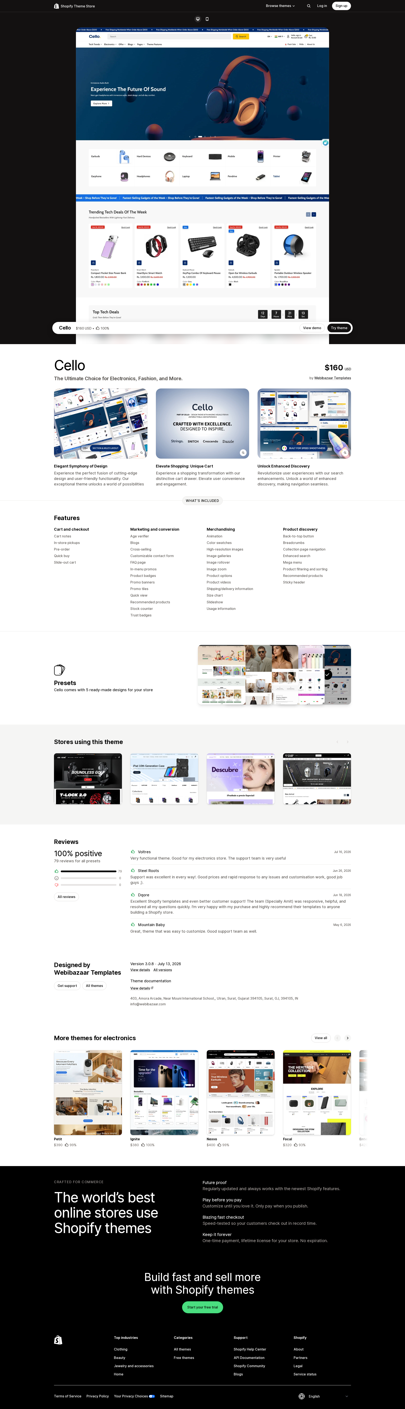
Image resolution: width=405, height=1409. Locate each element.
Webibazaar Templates (332, 378)
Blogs (238, 1374)
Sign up (341, 6)
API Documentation (249, 1358)
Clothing (120, 1349)
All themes (94, 986)
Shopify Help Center (250, 1349)
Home (118, 1374)
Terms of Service (67, 1396)
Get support (67, 986)
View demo (312, 328)
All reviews (66, 897)
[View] (88, 779)
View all (321, 1038)
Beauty (119, 1358)
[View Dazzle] (274, 674)
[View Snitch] (248, 674)
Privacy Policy (97, 1396)
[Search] (308, 6)
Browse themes (278, 6)
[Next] (347, 742)
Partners (300, 1358)
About (299, 1349)
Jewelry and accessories (134, 1366)
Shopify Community (249, 1366)
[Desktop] (197, 19)
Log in (322, 6)
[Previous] (337, 742)
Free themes (184, 1358)
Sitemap (166, 1396)
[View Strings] (301, 674)
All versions (162, 970)
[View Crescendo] (222, 674)
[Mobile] (207, 19)
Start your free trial (202, 1307)
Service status (305, 1374)
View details (140, 970)
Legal (298, 1366)
